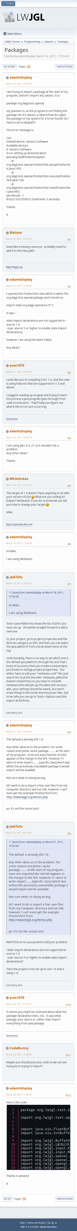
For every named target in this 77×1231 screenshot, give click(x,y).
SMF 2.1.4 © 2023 (30, 1227)
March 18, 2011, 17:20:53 (19, 484)
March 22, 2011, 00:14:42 (19, 832)
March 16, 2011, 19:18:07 (19, 238)
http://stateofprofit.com (19, 524)
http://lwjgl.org (14, 267)
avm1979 (17, 365)
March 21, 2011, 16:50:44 (19, 731)
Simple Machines (48, 1227)
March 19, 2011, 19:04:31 (19, 583)
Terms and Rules (36, 1222)
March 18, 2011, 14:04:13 (19, 437)
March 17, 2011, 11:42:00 (19, 285)
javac (40, 395)
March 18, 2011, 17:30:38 (19, 543)
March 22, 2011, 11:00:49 (19, 1054)
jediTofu (16, 577)
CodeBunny (19, 1048)
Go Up (7, 1198)
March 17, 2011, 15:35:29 (19, 371)
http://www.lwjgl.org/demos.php (27, 797)
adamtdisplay (21, 77)
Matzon (16, 232)
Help (22, 1222)
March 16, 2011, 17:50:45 (19, 83)
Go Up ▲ (52, 1222)
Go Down (9, 66)
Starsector (12, 419)
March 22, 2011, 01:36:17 (19, 1003)
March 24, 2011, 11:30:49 (19, 1094)
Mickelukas (19, 478)
